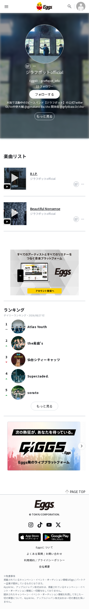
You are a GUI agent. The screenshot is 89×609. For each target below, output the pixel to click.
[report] (34, 66)
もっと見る (44, 116)
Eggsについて (44, 547)
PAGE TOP (77, 491)
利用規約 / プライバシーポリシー (44, 560)
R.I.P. (33, 173)
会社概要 (44, 566)
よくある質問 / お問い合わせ (45, 553)
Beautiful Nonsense (45, 208)
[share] (28, 66)
